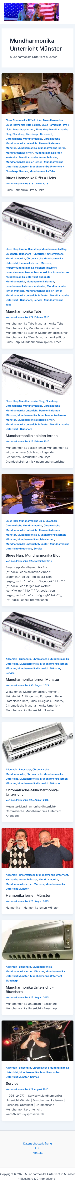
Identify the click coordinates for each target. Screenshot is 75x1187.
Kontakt (37, 1153)
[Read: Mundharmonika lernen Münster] (37, 632)
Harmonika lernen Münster (35, 263)
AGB (37, 1148)
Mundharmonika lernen (19, 152)
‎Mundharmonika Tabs (42, 171)
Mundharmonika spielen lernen (24, 162)
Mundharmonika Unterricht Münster (27, 295)
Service (23, 171)
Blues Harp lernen (23, 129)
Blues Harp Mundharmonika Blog (47, 249)
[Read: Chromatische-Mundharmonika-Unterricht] (37, 742)
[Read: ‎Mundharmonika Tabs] (37, 222)
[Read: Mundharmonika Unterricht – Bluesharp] (37, 939)
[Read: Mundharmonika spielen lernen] (37, 374)
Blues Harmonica (53, 120)
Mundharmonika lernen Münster (38, 157)
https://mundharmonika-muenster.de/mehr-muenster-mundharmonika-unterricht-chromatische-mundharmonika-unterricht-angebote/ (37, 272)
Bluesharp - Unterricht (39, 134)
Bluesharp (18, 134)
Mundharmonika (27, 148)
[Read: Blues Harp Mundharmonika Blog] (37, 494)
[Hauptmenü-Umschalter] (67, 12)
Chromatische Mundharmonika (24, 138)
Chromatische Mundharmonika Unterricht (43, 874)
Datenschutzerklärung (37, 1143)
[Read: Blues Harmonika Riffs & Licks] (37, 93)
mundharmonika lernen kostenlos (25, 286)
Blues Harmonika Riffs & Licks (31, 178)
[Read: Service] (37, 1040)
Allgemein (12, 659)
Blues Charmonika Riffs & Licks (24, 120)
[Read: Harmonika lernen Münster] (37, 848)
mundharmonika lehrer (51, 148)
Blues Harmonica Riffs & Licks (23, 124)
